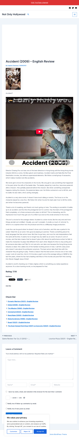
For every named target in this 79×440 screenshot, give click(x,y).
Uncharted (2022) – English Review (20, 312)
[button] (28, 14)
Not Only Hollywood (13, 14)
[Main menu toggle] (74, 14)
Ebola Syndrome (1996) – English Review (23, 319)
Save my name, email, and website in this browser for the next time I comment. (35, 392)
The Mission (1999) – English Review (21, 308)
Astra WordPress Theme (58, 434)
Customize (13, 431)
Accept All (40, 431)
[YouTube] (76, 8)
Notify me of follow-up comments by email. (22, 403)
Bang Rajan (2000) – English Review (21, 315)
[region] (26, 425)
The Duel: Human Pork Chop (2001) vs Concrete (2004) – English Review (34, 326)
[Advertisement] (39, 43)
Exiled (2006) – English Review (19, 305)
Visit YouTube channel (39, 3)
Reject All (27, 431)
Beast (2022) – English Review (19, 322)
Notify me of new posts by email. (19, 409)
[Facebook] (70, 8)
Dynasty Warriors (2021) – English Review (23, 301)
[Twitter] (73, 8)
